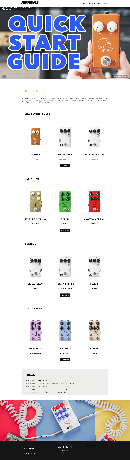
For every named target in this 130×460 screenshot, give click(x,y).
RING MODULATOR (52, 383)
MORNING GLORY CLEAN (44, 389)
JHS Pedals (30, 448)
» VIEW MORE (65, 165)
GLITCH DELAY (64, 383)
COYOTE (39, 386)
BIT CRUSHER (40, 383)
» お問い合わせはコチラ (30, 453)
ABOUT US (106, 3)
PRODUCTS (92, 3)
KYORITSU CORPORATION (92, 445)
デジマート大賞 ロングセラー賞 (54, 392)
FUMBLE (39, 380)
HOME (84, 3)
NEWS (99, 3)
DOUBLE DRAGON (58, 389)
